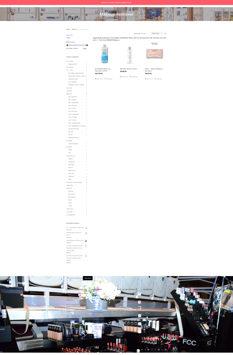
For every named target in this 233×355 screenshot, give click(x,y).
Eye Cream (71, 194)
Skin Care (69, 188)
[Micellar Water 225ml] (129, 53)
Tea (69, 153)
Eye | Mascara (72, 105)
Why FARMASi (97, 338)
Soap (69, 179)
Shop (93, 300)
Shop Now (88, 278)
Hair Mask (71, 164)
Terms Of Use (84, 338)
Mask (69, 200)
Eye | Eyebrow (72, 97)
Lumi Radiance (72, 82)
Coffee (70, 150)
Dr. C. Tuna (69, 70)
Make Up (74, 29)
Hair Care (69, 88)
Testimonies (96, 319)
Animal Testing (70, 334)
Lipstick (70, 134)
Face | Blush (72, 108)
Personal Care (70, 156)
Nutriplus (69, 147)
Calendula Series (73, 79)
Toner (70, 206)
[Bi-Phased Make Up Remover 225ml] (104, 53)
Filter (85, 48)
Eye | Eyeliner (72, 99)
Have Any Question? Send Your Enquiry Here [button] (76, 326)
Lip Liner (70, 132)
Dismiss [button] (129, 2)
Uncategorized (70, 215)
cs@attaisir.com (75, 320)
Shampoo (71, 176)
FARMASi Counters (98, 329)
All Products (69, 67)
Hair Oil (70, 167)
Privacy (68, 338)
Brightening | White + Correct (77, 76)
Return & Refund (85, 336)
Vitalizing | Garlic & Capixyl (76, 85)
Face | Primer (72, 120)
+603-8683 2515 (76, 316)
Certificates (96, 336)
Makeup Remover (73, 137)
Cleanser (70, 191)
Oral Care (71, 173)
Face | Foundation (73, 114)
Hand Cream (72, 170)
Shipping (81, 334)
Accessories (69, 61)
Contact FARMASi (98, 326)
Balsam (70, 159)
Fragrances (71, 162)
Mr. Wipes (69, 141)
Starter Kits (69, 209)
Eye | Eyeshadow (73, 102)
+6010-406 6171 (78, 318)
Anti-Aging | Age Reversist (76, 73)
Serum (70, 203)
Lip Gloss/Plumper (73, 129)
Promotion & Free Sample (74, 182)
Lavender (69, 91)
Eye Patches (71, 197)
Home (68, 29)
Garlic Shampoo (97, 298)
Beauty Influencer (97, 312)
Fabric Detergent (73, 143)
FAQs (94, 334)
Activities (95, 322)
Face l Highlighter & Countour (77, 126)
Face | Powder (72, 117)
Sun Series (69, 212)
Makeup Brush (72, 64)
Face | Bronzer (72, 111)
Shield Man (69, 185)
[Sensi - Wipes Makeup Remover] (154, 53)
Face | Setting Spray (74, 123)
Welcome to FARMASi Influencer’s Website (114, 2)
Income (68, 336)
